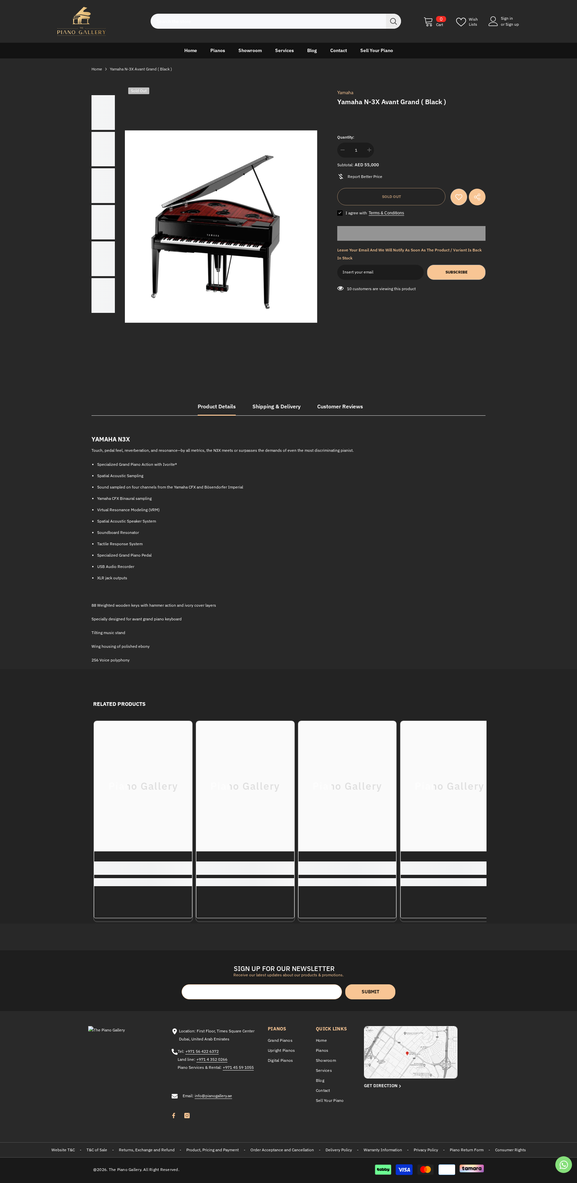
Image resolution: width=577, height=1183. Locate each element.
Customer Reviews (340, 406)
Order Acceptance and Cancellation (282, 1149)
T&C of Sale (96, 1149)
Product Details (217, 406)
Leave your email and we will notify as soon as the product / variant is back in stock (409, 253)
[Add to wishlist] (458, 197)
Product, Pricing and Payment (212, 1149)
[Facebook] (173, 1115)
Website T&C (63, 1149)
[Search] (276, 21)
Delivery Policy (339, 1149)
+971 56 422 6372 (202, 1051)
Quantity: (345, 137)
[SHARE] (477, 197)
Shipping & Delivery (276, 406)
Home (96, 68)
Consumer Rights (510, 1149)
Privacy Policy (426, 1149)
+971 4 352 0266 (211, 1059)
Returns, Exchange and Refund (147, 1149)
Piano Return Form (467, 1149)
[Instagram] (187, 1115)
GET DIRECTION (381, 1086)
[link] (143, 868)
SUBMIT (370, 992)
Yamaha (345, 92)
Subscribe (456, 271)
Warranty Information (383, 1149)
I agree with (356, 212)
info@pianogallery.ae (213, 1095)
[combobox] (268, 21)
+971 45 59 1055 (238, 1067)
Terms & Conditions (386, 213)
